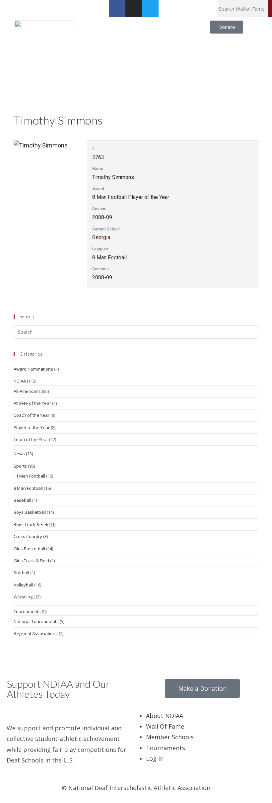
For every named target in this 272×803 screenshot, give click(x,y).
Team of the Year (31, 439)
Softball (21, 573)
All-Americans (27, 391)
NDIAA (20, 381)
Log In (155, 758)
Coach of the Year (31, 415)
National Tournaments (36, 621)
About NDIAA (164, 716)
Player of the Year (32, 427)
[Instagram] (133, 8)
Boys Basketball (30, 512)
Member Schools (170, 737)
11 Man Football (29, 476)
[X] (11, 711)
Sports (20, 466)
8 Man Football (28, 488)
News (19, 454)
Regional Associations (36, 633)
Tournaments (27, 611)
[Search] (270, 8)
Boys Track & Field (32, 524)
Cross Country (28, 536)
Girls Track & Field (31, 561)
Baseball (22, 500)
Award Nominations (33, 369)
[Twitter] (150, 8)
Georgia (101, 237)
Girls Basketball (29, 549)
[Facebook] (117, 8)
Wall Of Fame (165, 726)
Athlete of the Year (32, 403)
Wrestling (23, 597)
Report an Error (22, 5)
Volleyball (23, 585)
